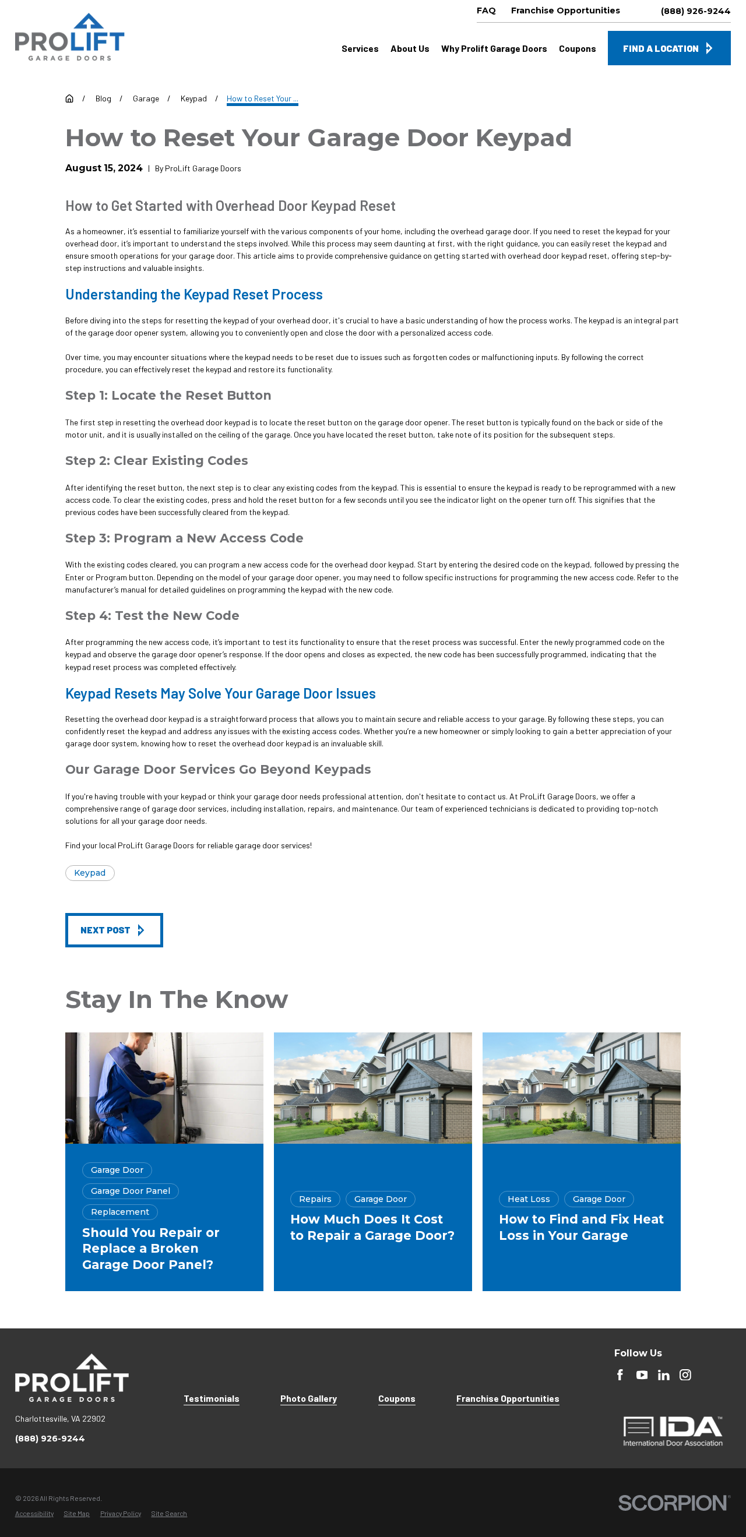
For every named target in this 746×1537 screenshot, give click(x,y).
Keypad (89, 873)
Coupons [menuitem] (577, 48)
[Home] (70, 37)
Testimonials (212, 1398)
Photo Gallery (308, 1398)
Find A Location (661, 48)
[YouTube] (642, 1375)
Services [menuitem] (360, 48)
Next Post (105, 929)
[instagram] (685, 1375)
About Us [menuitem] (410, 48)
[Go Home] (69, 98)
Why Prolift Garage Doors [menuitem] (494, 48)
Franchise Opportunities (508, 1398)
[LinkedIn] (664, 1375)
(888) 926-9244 (696, 11)
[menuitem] (34, 1513)
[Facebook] (620, 1375)
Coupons (397, 1398)
